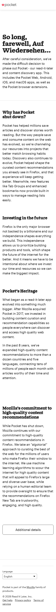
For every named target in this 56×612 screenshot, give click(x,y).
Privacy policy (23, 600)
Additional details (28, 530)
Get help (7, 600)
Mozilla (31, 587)
